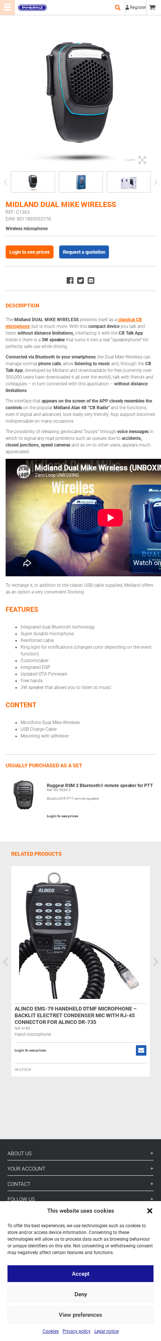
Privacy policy (77, 1331)
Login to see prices (29, 252)
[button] (150, 1211)
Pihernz (32, 7)
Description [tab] (22, 305)
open (117, 7)
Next (155, 181)
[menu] (7, 7)
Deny (81, 1294)
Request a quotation (84, 252)
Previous (5, 181)
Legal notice (106, 1331)
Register (138, 7)
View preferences (80, 1315)
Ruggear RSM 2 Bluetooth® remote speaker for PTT (100, 785)
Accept (80, 1273)
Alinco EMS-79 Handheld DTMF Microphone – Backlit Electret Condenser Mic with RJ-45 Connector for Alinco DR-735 (76, 1015)
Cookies (51, 1331)
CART (153, 7)
